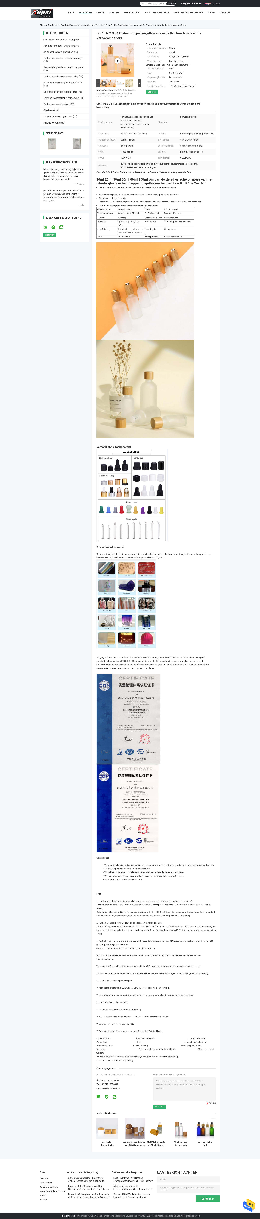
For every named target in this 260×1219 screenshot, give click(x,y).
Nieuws (211, 12)
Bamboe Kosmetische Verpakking (77, 25)
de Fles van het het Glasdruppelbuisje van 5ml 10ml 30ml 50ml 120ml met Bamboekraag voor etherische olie (205, 1143)
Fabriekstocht (132, 12)
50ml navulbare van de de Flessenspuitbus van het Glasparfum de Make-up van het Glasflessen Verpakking (133, 1188)
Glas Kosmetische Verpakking (59, 39)
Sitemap (44, 1199)
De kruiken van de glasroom (57, 116)
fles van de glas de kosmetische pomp (63, 67)
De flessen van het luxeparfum (59, 91)
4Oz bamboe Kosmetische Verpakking (114, 1060)
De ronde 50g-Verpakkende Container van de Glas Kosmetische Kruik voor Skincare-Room (88, 1196)
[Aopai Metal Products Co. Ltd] (41, 13)
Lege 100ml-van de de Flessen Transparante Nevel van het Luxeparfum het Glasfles (133, 1180)
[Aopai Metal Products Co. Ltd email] (47, 227)
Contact (152, 92)
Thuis (71, 12)
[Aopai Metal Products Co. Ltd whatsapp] (55, 227)
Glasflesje (48, 110)
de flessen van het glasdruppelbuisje (62, 82)
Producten (85, 12)
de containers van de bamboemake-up (159, 1056)
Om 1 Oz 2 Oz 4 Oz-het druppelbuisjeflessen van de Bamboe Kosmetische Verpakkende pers (116, 93)
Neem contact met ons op (188, 12)
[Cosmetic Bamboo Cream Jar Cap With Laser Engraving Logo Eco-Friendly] (117, 60)
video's (100, 12)
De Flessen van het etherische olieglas (63, 58)
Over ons (114, 12)
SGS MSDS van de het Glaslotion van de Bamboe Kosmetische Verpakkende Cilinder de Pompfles (156, 1143)
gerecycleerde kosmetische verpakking (121, 1056)
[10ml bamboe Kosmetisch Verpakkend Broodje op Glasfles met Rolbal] (180, 1128)
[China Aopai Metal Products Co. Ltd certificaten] (52, 143)
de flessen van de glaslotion (58, 52)
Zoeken (171, 4)
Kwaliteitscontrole (157, 12)
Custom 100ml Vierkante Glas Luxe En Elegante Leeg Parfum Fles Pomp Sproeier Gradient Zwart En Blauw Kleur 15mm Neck (132, 1196)
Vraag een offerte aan (191, 3)
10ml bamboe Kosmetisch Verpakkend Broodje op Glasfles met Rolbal (180, 1143)
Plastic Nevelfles (52, 122)
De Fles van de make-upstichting (60, 76)
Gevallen (225, 12)
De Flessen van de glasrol (57, 104)
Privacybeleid (68, 1216)
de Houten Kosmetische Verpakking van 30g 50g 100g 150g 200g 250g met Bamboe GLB (107, 1143)
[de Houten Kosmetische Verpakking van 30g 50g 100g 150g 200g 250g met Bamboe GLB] (107, 1128)
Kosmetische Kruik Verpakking (59, 45)
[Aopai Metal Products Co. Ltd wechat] (63, 227)
